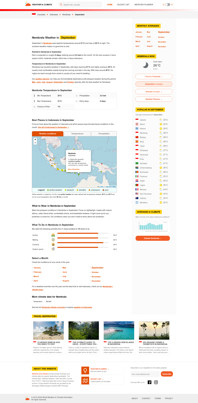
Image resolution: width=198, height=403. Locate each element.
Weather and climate (40, 374)
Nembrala (66, 14)
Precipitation (104, 133)
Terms (157, 398)
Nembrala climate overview (53, 307)
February (37, 272)
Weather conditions (47, 133)
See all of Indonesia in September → (53, 127)
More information (73, 169)
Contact (146, 398)
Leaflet (101, 187)
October (70, 82)
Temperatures (77, 133)
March (36, 276)
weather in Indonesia (83, 307)
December (96, 281)
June (38, 82)
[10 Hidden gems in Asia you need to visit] (48, 330)
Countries (41, 14)
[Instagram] (156, 382)
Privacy (169, 398)
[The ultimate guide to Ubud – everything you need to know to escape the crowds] (84, 330)
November (96, 276)
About (135, 398)
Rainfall (48, 301)
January (37, 267)
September (80, 14)
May (34, 82)
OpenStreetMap (111, 187)
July (43, 82)
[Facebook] (149, 382)
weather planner (42, 79)
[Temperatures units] (167, 4)
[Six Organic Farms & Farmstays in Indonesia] (154, 330)
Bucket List (123, 4)
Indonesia (54, 14)
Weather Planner (144, 4)
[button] (58, 169)
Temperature (37, 301)
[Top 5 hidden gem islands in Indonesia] (119, 330)
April (36, 280)
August (49, 82)
